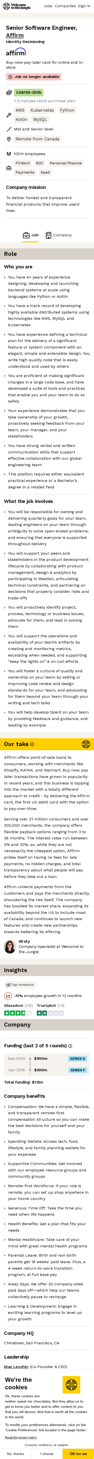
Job (34, 235)
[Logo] (17, 6)
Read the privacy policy (21, 1437)
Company (62, 235)
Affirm (15, 35)
